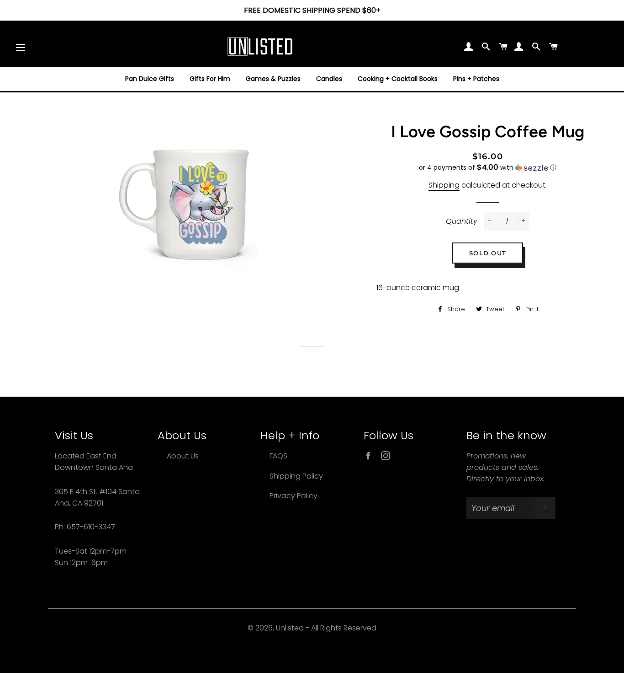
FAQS (278, 456)
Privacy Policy (293, 495)
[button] (487, 167)
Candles (329, 78)
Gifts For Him (210, 78)
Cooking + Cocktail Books (398, 78)
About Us (183, 456)
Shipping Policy (296, 476)
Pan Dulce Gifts (149, 78)
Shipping (444, 185)
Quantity (461, 221)
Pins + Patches (476, 78)
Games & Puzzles (273, 78)
